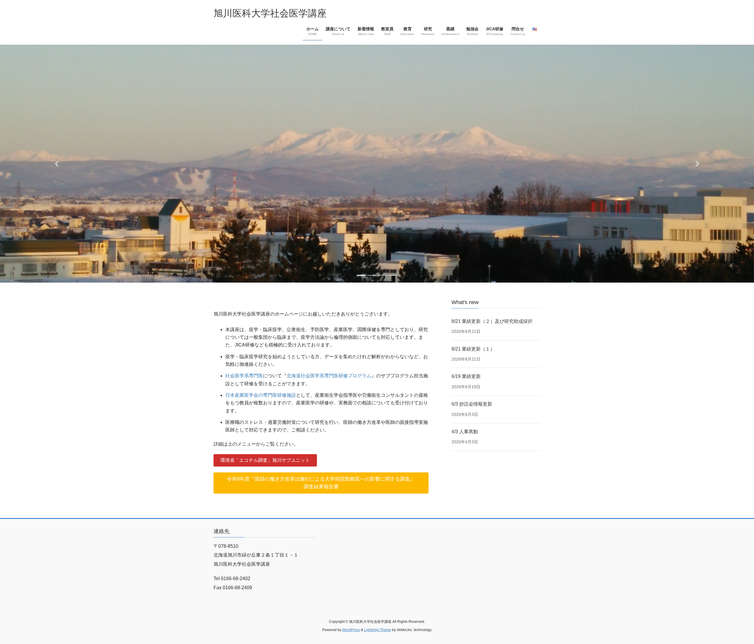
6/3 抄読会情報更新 (472, 403)
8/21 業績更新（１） (473, 348)
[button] (56, 164)
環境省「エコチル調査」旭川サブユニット (265, 460)
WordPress (351, 630)
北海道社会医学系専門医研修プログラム (329, 375)
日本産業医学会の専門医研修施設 (260, 395)
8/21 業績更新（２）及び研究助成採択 (492, 321)
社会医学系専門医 (244, 375)
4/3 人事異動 (465, 431)
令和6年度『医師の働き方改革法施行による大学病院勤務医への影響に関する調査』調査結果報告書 (321, 482)
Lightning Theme (377, 630)
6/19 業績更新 (466, 376)
